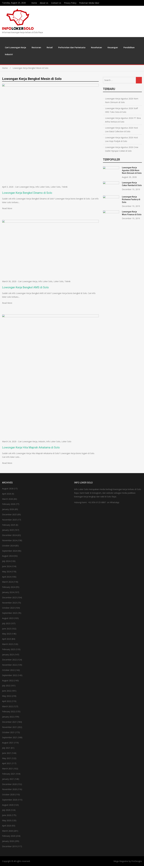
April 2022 (6, 701)
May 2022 (6, 696)
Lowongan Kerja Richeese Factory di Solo (131, 199)
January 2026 (8, 509)
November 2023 (9, 602)
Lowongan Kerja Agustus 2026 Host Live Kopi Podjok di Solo (121, 139)
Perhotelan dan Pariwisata (71, 47)
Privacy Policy (70, 3)
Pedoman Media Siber (89, 3)
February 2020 (8, 836)
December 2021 (9, 722)
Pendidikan (129, 47)
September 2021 (9, 737)
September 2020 (9, 799)
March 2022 (7, 706)
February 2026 (8, 504)
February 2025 (8, 525)
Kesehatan (96, 47)
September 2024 (9, 550)
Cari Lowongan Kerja (15, 47)
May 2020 (6, 820)
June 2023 (6, 628)
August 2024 (8, 556)
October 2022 (8, 670)
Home (34, 3)
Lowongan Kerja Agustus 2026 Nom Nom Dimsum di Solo (121, 100)
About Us (44, 3)
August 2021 (8, 742)
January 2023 (8, 654)
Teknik (65, 186)
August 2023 (8, 618)
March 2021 (7, 768)
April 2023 (6, 639)
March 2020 (7, 830)
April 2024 (6, 576)
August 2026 (8, 488)
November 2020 (9, 789)
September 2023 (9, 613)
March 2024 (7, 581)
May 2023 (6, 633)
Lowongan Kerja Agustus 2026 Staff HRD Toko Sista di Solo (121, 110)
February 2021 (8, 773)
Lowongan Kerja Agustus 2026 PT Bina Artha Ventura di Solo (123, 120)
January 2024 (8, 592)
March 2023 (7, 644)
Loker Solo (55, 186)
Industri (9, 54)
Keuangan (113, 47)
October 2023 (8, 607)
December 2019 (9, 846)
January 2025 (8, 530)
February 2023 (8, 649)
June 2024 (6, 566)
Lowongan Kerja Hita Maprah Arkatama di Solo (31, 447)
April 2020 (6, 825)
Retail (50, 47)
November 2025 (9, 519)
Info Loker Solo (42, 186)
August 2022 (8, 680)
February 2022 (8, 711)
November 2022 (9, 664)
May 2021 (6, 758)
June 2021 (6, 753)
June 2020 (6, 815)
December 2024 (9, 535)
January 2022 (8, 716)
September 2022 (9, 675)
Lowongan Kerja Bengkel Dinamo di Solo (27, 192)
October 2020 (8, 794)
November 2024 (9, 540)
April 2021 (6, 763)
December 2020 (9, 784)
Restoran (36, 47)
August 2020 (8, 805)
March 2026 (7, 499)
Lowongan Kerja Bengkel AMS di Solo (25, 287)
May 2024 (6, 571)
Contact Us (56, 3)
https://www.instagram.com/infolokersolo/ (141, 3)
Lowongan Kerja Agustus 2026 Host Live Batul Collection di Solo (121, 129)
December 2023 (9, 597)
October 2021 (8, 732)
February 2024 (8, 587)
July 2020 (6, 810)
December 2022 (9, 659)
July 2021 (6, 747)
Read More (7, 208)
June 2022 (6, 690)
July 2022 (6, 685)
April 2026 (6, 493)
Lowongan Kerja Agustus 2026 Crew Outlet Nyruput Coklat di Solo (121, 149)
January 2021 (8, 779)
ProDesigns (136, 861)
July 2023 (6, 623)
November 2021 (9, 727)
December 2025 (9, 514)
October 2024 (8, 545)
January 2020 (8, 841)
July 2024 (6, 561)
